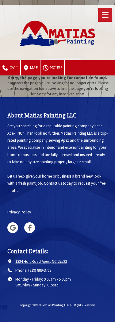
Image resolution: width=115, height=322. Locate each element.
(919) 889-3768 (39, 270)
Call (13, 67)
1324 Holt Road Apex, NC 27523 (41, 261)
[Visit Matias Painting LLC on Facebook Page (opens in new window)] (29, 227)
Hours (55, 67)
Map (33, 67)
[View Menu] (105, 15)
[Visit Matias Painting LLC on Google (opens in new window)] (12, 227)
